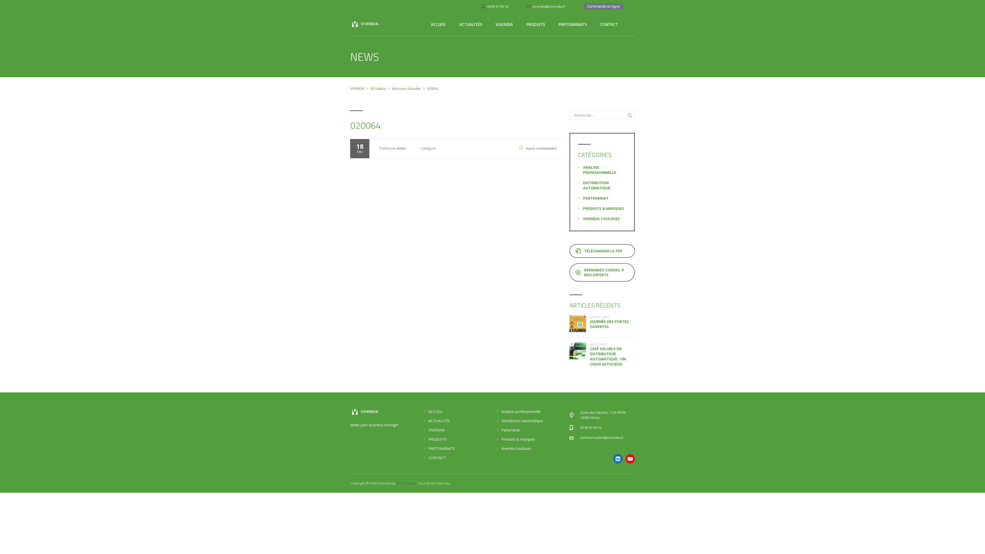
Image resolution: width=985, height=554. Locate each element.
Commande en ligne (603, 6)
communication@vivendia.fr (602, 437)
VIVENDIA (504, 24)
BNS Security (406, 483)
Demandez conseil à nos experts (604, 272)
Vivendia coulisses (601, 218)
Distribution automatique (596, 185)
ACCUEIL (438, 24)
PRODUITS (535, 24)
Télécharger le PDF (603, 251)
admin (401, 148)
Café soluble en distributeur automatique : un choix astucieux (608, 356)
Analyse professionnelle (599, 170)
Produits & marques (603, 208)
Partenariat (596, 198)
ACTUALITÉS (470, 24)
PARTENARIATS (572, 24)
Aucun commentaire (541, 148)
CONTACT (609, 24)
